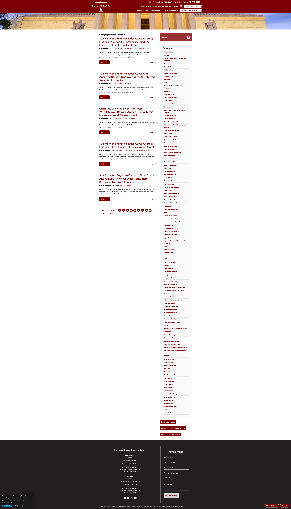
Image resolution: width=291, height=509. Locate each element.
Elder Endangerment (170, 159)
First (103, 210)
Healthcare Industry (170, 216)
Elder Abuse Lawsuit (170, 146)
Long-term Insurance (170, 284)
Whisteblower (168, 400)
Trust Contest (168, 387)
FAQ (149, 6)
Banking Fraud (168, 76)
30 (142, 210)
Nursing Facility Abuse (171, 306)
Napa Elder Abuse (169, 303)
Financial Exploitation (171, 200)
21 (135, 210)
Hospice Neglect (169, 228)
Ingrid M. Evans (169, 238)
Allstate (166, 55)
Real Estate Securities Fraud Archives (175, 328)
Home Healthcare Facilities (172, 222)
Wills (165, 410)
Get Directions (131, 471)
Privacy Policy (140, 506)
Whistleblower (168, 403)
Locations (144, 6)
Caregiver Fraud (169, 94)
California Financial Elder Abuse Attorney (138, 48)
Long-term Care (169, 278)
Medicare (167, 294)
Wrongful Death (169, 413)
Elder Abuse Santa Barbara (172, 152)
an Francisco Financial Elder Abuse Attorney (175, 59)
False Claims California (171, 193)
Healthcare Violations (171, 219)
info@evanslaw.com (133, 469)
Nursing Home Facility (171, 312)
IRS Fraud (167, 259)
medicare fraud (169, 297)
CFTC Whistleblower (170, 97)
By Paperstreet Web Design (177, 506)
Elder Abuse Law (169, 143)
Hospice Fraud (168, 225)
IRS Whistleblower (170, 262)
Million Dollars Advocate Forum (174, 300)
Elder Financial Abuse (171, 162)
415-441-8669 (194, 2)
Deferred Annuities (170, 115)
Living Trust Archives (170, 275)
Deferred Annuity (169, 118)
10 (119, 210)
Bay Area (167, 79)
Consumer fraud (169, 107)
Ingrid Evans (118, 48)
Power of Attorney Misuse (172, 322)
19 (127, 210)
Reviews (184, 10)
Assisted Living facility (171, 73)
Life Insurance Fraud (170, 271)
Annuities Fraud (169, 67)
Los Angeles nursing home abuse (174, 290)
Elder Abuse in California (172, 140)
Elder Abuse (168, 133)
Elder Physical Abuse (170, 165)
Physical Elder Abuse (170, 319)
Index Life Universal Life (171, 231)
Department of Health (171, 122)
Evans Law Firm (130, 118)
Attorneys (155, 10)
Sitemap (128, 506)
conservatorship (169, 104)
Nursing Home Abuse (170, 309)
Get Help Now (171, 495)
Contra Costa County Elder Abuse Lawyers (174, 111)
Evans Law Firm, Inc (112, 506)
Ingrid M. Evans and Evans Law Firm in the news (176, 242)
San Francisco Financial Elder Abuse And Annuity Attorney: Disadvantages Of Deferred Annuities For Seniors (127, 77)
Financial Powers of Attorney (173, 203)
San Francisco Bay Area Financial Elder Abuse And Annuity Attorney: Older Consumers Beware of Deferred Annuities (126, 178)
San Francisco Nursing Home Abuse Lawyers (175, 352)
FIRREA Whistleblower (171, 209)
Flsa (165, 212)
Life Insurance (168, 268)
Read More (104, 62)
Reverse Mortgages (170, 335)
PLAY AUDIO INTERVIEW (172, 434)
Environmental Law (170, 174)
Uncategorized (169, 391)
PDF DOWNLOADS (169, 422)
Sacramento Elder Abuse (172, 338)
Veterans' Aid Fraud (170, 397)
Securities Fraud (169, 362)
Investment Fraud (169, 256)
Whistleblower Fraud (170, 406)
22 (138, 210)
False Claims (168, 190)
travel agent (168, 378)
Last (111, 213)
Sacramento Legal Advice (172, 341)
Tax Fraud (167, 368)
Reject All (18, 506)
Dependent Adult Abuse (171, 130)
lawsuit (166, 265)
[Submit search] (188, 37)
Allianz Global (168, 52)
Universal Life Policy (170, 394)
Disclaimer (133, 506)
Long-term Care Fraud (171, 281)
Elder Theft (167, 168)
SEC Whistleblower (170, 356)
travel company (169, 381)
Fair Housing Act (169, 184)
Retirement (167, 331)
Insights (166, 246)
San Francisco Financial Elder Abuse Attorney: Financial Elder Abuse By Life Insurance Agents (127, 145)
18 (123, 210)
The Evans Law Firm (170, 375)
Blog (165, 82)
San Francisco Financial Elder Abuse (175, 347)
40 (146, 210)
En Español (168, 6)
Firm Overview (142, 10)
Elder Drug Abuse (169, 155)
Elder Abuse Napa (169, 149)
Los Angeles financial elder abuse (174, 287)
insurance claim (169, 249)
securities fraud (169, 359)
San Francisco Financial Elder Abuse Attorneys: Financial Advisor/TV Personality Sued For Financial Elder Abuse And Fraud (127, 42)
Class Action (168, 100)
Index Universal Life (170, 234)
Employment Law (169, 171)
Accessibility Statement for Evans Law (152, 506)
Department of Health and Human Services (175, 126)
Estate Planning (169, 178)
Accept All (7, 506)
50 (150, 210)
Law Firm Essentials (165, 506)
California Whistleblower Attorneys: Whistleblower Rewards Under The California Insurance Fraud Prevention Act (126, 112)
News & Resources (158, 6)
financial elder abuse (170, 197)
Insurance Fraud (169, 252)
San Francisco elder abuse (172, 344)
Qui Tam (166, 325)
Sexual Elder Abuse (170, 365)
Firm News (167, 206)
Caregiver (167, 91)
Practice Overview (170, 10)
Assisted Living (169, 70)
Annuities (129, 83)
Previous (112, 210)
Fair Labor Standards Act (172, 187)
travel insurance (169, 384)
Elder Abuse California (171, 136)
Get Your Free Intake (193, 6)
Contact (175, 6)
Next (103, 213)
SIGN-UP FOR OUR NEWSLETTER (174, 428)
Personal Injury (169, 316)
